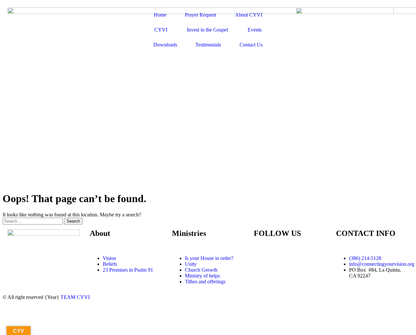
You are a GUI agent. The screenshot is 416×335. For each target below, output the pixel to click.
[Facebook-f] (262, 258)
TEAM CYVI (75, 297)
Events (255, 29)
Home (160, 15)
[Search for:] (33, 221)
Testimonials (208, 44)
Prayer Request (200, 15)
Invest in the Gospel (207, 29)
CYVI (160, 29)
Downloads (165, 44)
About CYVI (248, 15)
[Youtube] (279, 258)
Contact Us (251, 44)
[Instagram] (297, 258)
